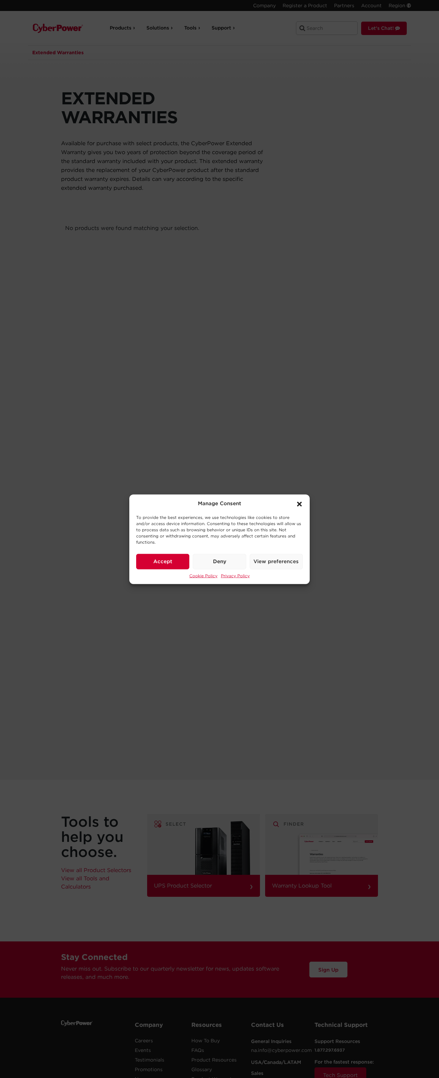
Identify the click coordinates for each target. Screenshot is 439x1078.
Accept (162, 561)
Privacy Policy (235, 575)
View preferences (276, 561)
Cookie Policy (203, 575)
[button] (299, 503)
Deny (219, 561)
